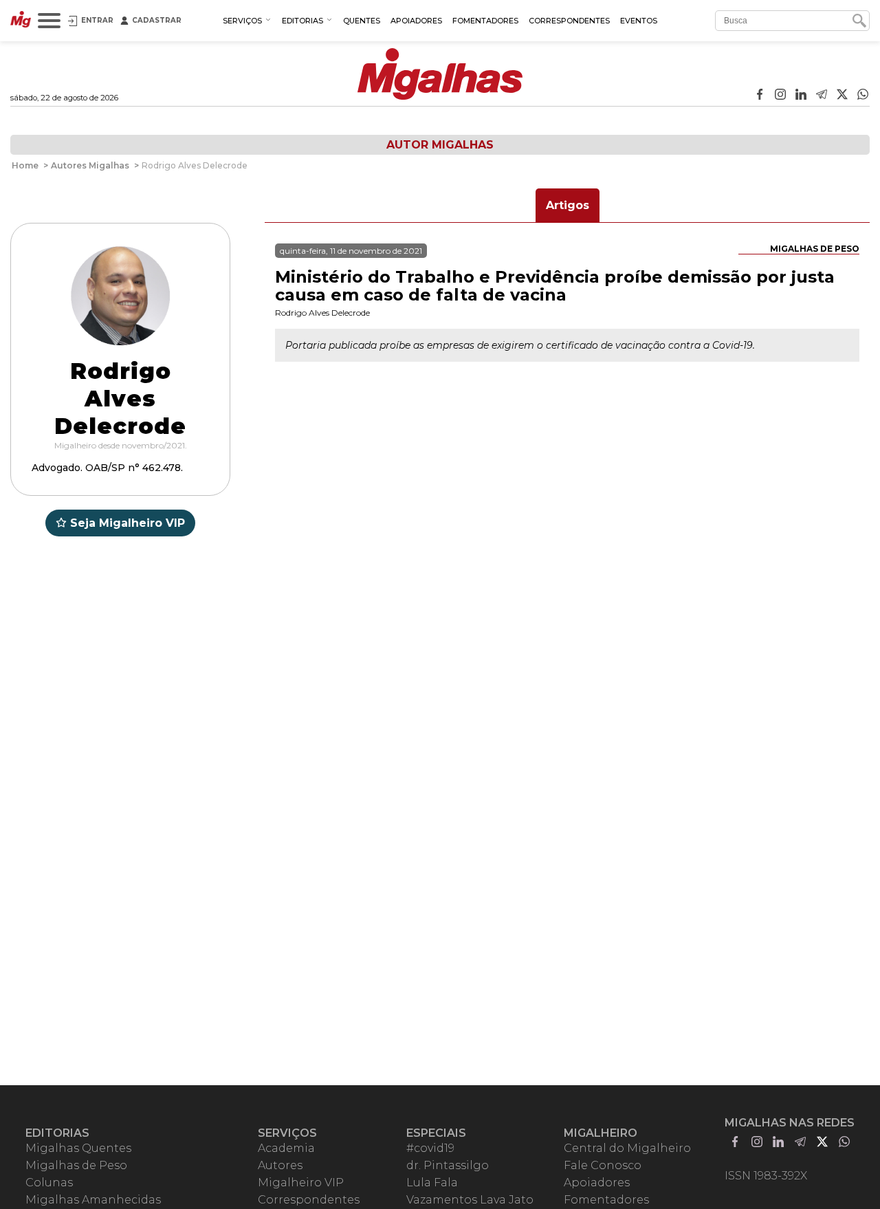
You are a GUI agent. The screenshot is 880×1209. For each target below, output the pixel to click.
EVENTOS (638, 20)
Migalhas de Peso (814, 248)
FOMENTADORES (485, 20)
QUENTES (361, 20)
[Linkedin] (801, 95)
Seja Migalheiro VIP (127, 523)
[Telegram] (821, 95)
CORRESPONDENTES (569, 20)
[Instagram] (780, 95)
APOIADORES (416, 20)
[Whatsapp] (862, 95)
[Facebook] (759, 95)
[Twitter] (842, 95)
